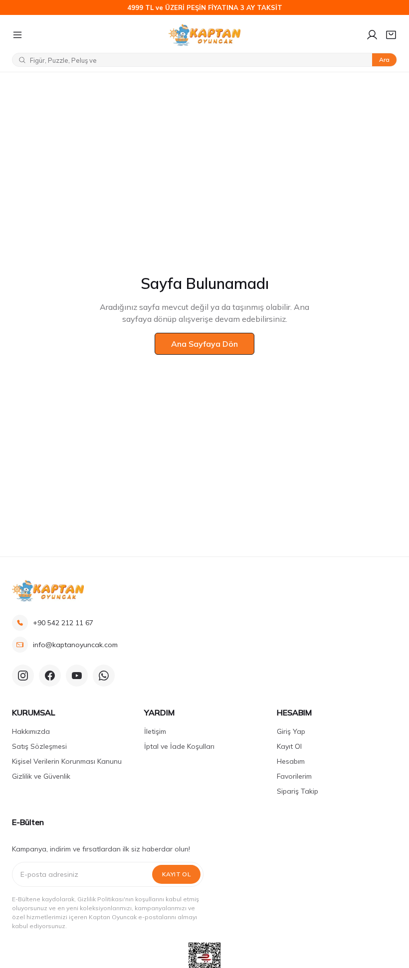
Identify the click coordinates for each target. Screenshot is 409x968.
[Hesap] (372, 35)
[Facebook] (50, 676)
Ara (384, 59)
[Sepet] (391, 35)
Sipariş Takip (297, 791)
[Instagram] (23, 676)
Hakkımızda (31, 731)
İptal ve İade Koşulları (179, 746)
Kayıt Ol (289, 746)
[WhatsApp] (104, 676)
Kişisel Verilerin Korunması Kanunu (67, 761)
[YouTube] (77, 676)
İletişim (155, 731)
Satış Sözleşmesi (39, 746)
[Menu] (86, 35)
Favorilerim (294, 776)
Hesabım (291, 761)
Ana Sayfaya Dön (204, 344)
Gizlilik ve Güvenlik (41, 776)
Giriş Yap (291, 731)
